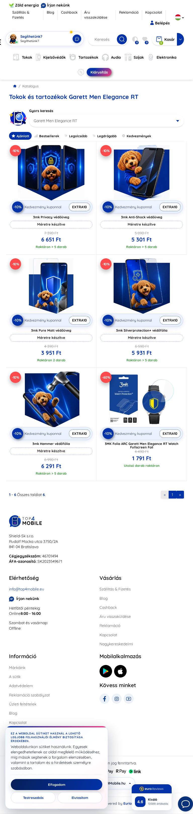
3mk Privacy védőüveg (51, 217)
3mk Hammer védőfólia (51, 444)
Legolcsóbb (78, 136)
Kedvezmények (139, 136)
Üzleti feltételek (22, 704)
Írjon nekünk (58, 5)
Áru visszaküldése (95, 15)
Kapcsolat (153, 12)
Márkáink (17, 667)
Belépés (162, 23)
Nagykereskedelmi (116, 644)
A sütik (15, 676)
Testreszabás (33, 798)
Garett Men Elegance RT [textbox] (55, 120)
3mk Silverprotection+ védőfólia (141, 330)
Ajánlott (23, 136)
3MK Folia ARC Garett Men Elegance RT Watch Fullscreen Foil (141, 445)
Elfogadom (56, 785)
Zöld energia (27, 5)
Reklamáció (129, 12)
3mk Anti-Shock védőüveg (141, 217)
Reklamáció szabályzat (29, 695)
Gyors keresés (41, 111)
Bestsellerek (49, 136)
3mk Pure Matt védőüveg (51, 330)
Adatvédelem (21, 685)
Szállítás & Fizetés (20, 15)
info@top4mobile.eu (26, 589)
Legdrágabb (107, 136)
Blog (50, 12)
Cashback (69, 12)
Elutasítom (80, 798)
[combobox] (106, 121)
